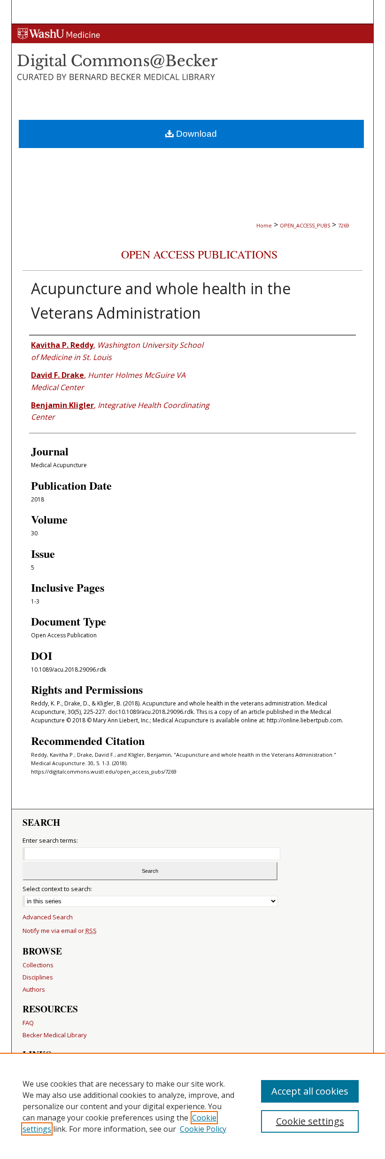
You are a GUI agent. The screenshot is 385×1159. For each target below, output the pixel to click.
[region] (192, 1106)
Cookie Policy (203, 1129)
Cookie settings (310, 1121)
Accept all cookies (309, 1091)
